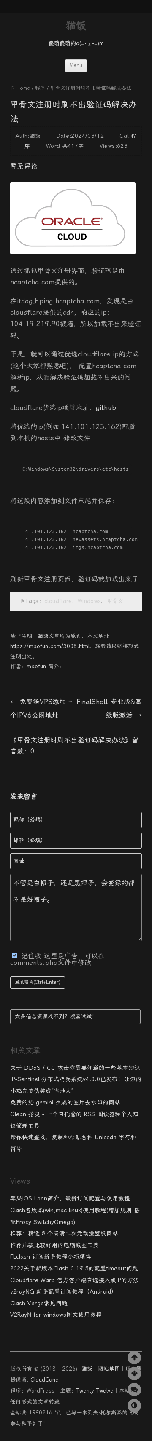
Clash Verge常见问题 (39, 1303)
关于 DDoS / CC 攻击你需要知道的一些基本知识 (75, 1067)
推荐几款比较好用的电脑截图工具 (54, 1245)
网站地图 (109, 1369)
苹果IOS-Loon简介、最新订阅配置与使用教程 (70, 1198)
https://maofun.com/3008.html (50, 646)
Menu (76, 65)
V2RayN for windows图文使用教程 (56, 1314)
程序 (40, 88)
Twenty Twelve (95, 1390)
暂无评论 (23, 166)
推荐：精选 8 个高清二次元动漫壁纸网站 (64, 1233)
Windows (89, 601)
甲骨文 (115, 601)
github (106, 408)
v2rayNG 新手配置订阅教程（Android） (63, 1291)
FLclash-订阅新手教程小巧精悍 (50, 1256)
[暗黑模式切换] (134, 1405)
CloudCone (45, 1380)
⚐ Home (20, 88)
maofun (36, 666)
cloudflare (58, 601)
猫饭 (76, 26)
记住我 (32, 956)
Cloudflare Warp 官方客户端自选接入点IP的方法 (74, 1280)
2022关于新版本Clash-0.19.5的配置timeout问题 (74, 1268)
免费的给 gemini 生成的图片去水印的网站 (65, 1102)
